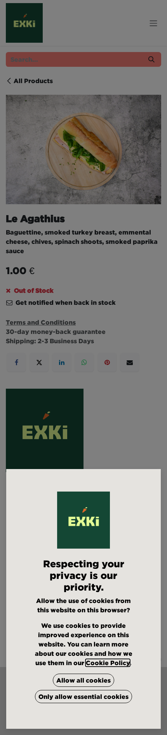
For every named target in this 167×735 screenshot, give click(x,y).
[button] (83, 680)
